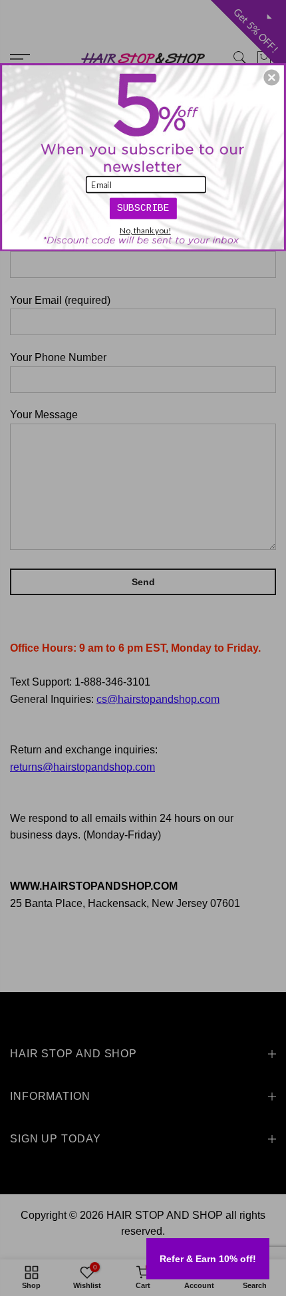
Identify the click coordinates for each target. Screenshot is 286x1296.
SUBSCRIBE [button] (143, 207)
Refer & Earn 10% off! (208, 1258)
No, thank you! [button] (145, 230)
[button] (271, 77)
